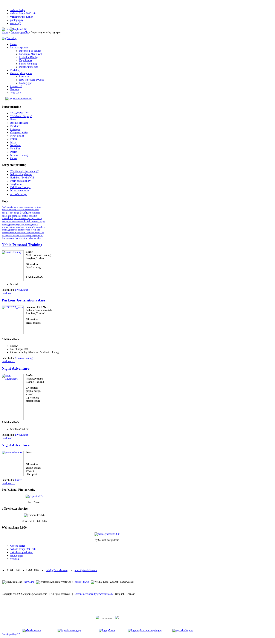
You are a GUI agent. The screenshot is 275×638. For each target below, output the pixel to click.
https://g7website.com (86, 570)
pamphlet (13, 230)
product (28, 229)
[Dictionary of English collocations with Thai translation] (145, 630)
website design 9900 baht (23, 13)
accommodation (24, 207)
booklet (6, 212)
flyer (14, 218)
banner (20, 209)
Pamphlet (15, 148)
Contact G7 (16, 86)
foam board (22, 218)
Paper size (24, 76)
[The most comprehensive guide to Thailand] (69, 630)
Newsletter (15, 145)
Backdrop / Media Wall (30, 53)
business (36, 212)
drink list (33, 216)
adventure (36, 207)
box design (15, 213)
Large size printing (19, 47)
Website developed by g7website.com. (94, 593)
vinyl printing (35, 238)
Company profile (20, 32)
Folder (13, 138)
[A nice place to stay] (182, 630)
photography (16, 20)
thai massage (8, 238)
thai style (19, 238)
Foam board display (20, 180)
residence (6, 232)
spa (31, 235)
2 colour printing (9, 207)
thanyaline (29, 581)
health (21, 221)
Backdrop (15, 70)
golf (30, 218)
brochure (26, 212)
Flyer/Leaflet (21, 289)
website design (17, 10)
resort (13, 232)
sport (35, 235)
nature (12, 227)
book (37, 209)
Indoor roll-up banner (30, 50)
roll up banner (33, 232)
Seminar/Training (19, 155)
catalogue (7, 215)
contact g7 (15, 23)
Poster (13, 151)
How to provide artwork (31, 79)
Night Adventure (15, 368)
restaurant (22, 232)
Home (5, 32)
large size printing (24, 224)
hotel (27, 221)
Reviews (14, 89)
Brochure (15, 126)
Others (13, 158)
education (7, 218)
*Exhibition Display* (21, 116)
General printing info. (21, 73)
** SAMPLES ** (19, 113)
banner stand (29, 209)
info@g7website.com (56, 570)
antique (5, 209)
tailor (40, 235)
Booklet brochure (19, 122)
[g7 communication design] (107, 630)
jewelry (12, 224)
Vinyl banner (25, 60)
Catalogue (15, 129)
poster (21, 229)
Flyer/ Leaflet (17, 135)
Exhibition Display (28, 57)
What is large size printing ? (24, 171)
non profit (30, 227)
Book (13, 119)
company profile (20, 215)
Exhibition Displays (20, 187)
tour (26, 238)
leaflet (35, 224)
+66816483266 (81, 581)
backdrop (13, 209)
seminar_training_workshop (17, 235)
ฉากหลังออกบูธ (18, 194)
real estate (37, 230)
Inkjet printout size (28, 66)
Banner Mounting (28, 63)
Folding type (25, 83)
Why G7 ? (15, 92)
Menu (13, 142)
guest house (12, 221)
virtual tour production (21, 16)
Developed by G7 (11, 634)
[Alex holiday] (31, 630)
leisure (5, 227)
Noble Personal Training (22, 245)
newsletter (20, 227)
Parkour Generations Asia (23, 300)
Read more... (8, 293)
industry (35, 221)
